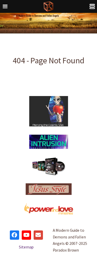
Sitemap (26, 246)
